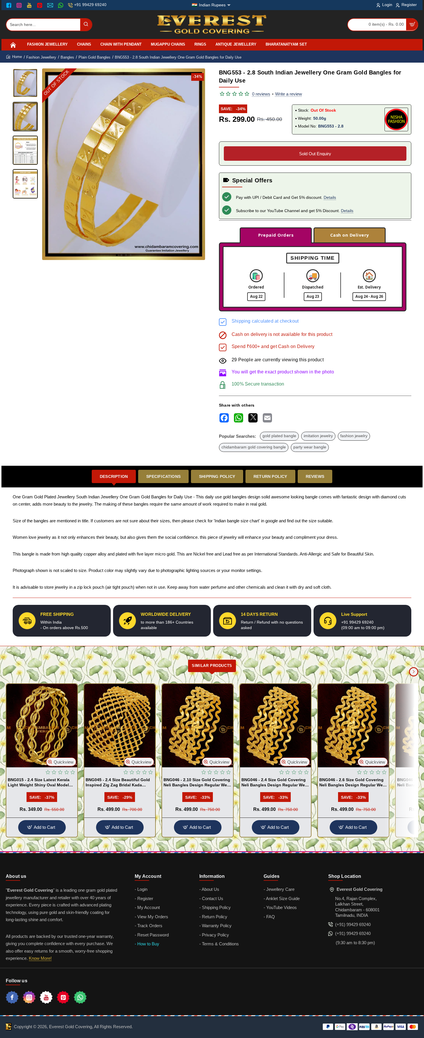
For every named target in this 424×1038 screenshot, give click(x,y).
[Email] (51, 5)
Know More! (40, 958)
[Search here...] (86, 25)
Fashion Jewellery (41, 57)
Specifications (163, 476)
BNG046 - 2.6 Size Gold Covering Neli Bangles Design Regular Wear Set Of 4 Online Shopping (353, 782)
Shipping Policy (217, 476)
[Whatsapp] (80, 997)
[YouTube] (30, 5)
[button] (117, 255)
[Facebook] (10, 5)
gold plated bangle (279, 436)
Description (114, 476)
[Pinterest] (40, 5)
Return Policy (270, 476)
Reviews (315, 476)
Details (330, 197)
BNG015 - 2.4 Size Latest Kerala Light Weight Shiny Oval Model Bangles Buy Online (39, 782)
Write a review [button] (288, 93)
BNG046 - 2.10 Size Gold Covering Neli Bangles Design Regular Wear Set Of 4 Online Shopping (197, 782)
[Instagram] (20, 5)
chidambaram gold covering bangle (254, 447)
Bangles (67, 57)
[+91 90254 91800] (61, 5)
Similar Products (212, 665)
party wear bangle (309, 447)
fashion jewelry (353, 436)
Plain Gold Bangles (94, 57)
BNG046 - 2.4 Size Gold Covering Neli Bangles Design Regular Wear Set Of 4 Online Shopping (275, 782)
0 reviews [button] (261, 93)
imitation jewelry (318, 436)
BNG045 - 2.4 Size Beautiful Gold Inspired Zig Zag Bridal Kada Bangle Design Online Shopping (118, 782)
